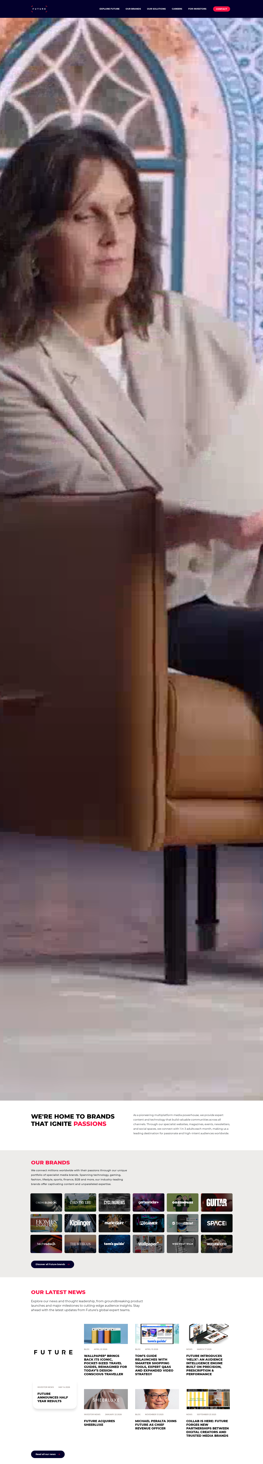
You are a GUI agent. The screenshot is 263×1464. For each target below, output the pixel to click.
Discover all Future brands (50, 1264)
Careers (177, 8)
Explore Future (109, 8)
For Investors (197, 8)
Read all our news (46, 1454)
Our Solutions (156, 8)
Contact (221, 9)
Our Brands (133, 8)
